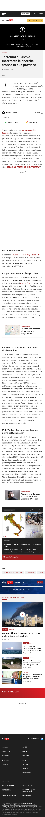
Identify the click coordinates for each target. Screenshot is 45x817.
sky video (5, 760)
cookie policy (27, 786)
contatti (35, 806)
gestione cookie (8, 786)
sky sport (6, 752)
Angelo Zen (25, 283)
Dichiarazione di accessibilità (28, 790)
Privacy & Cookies (15, 805)
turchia (30, 572)
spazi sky (25, 768)
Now (24, 760)
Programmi (26, 772)
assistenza (29, 806)
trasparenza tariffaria (19, 806)
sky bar (25, 764)
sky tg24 (5, 756)
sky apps (25, 756)
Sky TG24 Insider (35, 20)
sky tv (24, 752)
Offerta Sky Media (9, 795)
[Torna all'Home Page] (9, 20)
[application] (9, 112)
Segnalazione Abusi (11, 814)
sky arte (5, 764)
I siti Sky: (5, 747)
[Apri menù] (3, 20)
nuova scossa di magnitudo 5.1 (26, 255)
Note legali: (6, 781)
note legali (6, 790)
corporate (26, 795)
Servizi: (24, 747)
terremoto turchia (13, 572)
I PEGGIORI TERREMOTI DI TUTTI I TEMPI (23, 167)
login (40, 14)
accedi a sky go (34, 739)
